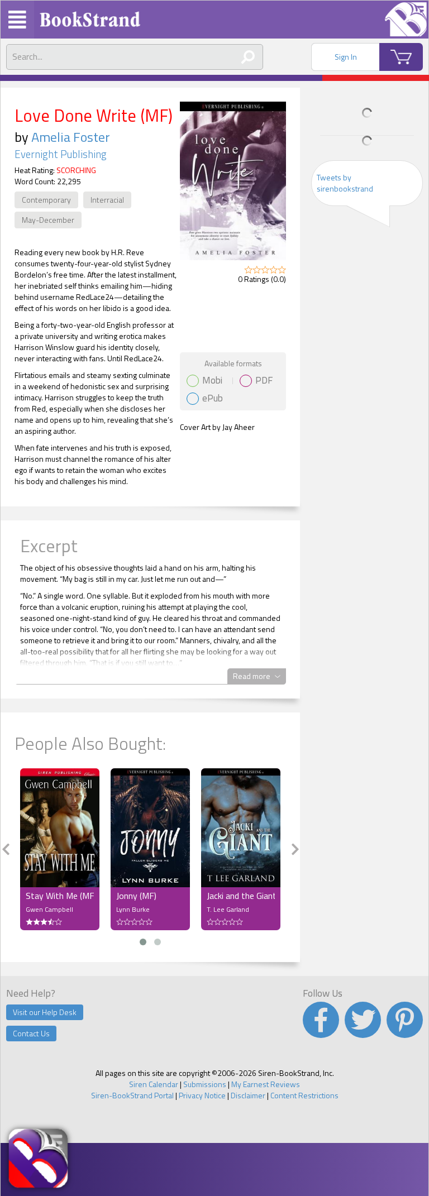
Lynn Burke (133, 909)
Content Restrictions (304, 1095)
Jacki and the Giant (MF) (241, 895)
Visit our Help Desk (45, 1012)
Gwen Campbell (49, 909)
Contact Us (31, 1033)
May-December (48, 220)
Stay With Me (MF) (60, 895)
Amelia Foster (70, 137)
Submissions (204, 1084)
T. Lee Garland (228, 909)
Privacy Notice (202, 1095)
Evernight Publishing (61, 154)
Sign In (346, 57)
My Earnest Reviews (265, 1084)
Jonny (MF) (136, 895)
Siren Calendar (153, 1084)
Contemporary (46, 199)
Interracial (107, 199)
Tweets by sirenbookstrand (345, 182)
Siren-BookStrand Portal (132, 1095)
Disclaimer (248, 1095)
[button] (143, 942)
